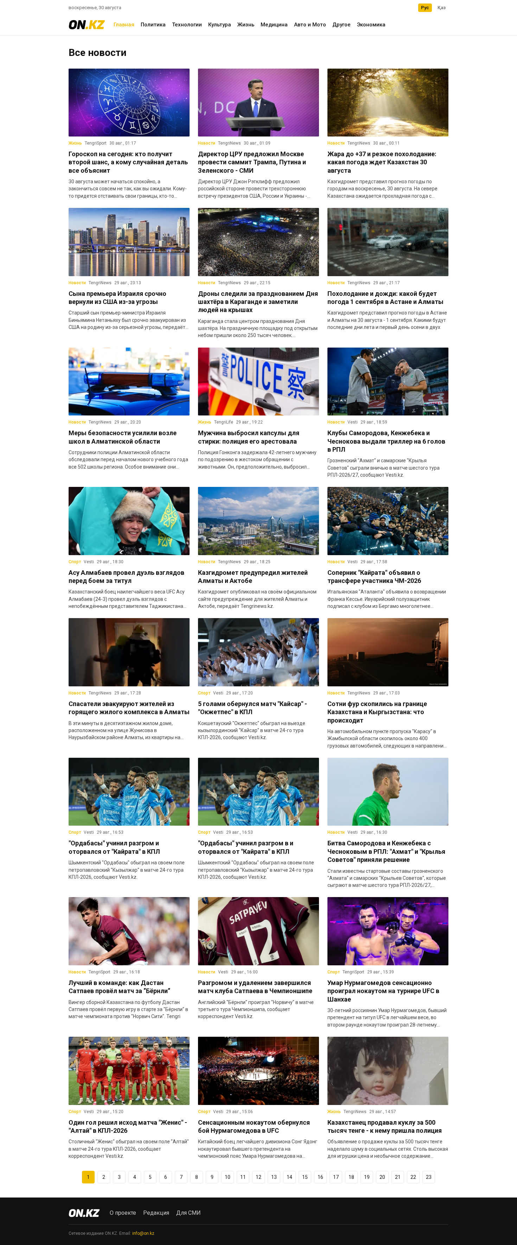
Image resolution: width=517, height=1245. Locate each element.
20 (382, 1177)
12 (258, 1177)
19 (367, 1177)
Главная (124, 24)
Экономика (371, 24)
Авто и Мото (310, 24)
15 (305, 1177)
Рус (425, 7)
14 (289, 1177)
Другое (341, 24)
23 (429, 1177)
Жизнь (245, 24)
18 (351, 1177)
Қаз (442, 7)
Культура (219, 24)
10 (227, 1177)
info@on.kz (143, 1233)
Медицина (274, 24)
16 (320, 1177)
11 (243, 1177)
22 (413, 1177)
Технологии (187, 24)
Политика (153, 24)
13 (274, 1177)
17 (336, 1177)
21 (398, 1177)
